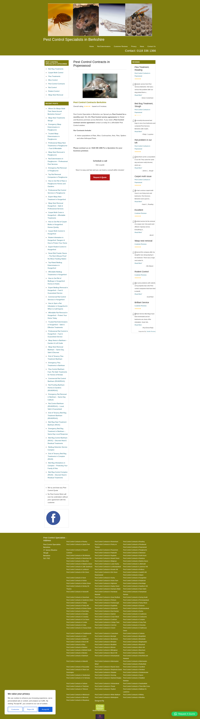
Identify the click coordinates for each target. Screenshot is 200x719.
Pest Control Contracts (56, 84)
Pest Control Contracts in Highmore (106, 583)
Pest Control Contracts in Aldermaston (135, 661)
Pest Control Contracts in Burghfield (134, 636)
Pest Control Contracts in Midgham (106, 561)
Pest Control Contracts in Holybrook (134, 580)
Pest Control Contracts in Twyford (105, 689)
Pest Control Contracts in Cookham (106, 619)
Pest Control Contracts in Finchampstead (136, 600)
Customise (15, 709)
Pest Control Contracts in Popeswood (135, 547)
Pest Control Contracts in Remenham (106, 541)
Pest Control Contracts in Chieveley (134, 625)
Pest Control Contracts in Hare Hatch (134, 589)
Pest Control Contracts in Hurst (76, 577)
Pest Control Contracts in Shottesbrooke (135, 672)
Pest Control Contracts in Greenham (77, 597)
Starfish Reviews (151, 331)
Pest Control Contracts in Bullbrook (77, 639)
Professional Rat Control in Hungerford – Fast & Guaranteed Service (58, 334)
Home (91, 46)
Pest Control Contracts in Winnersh (77, 697)
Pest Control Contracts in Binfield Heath (78, 650)
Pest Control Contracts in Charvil (105, 628)
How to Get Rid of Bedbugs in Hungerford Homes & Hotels (56, 281)
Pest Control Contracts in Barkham (77, 655)
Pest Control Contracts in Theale (105, 686)
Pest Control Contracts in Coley (76, 625)
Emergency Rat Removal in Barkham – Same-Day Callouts (57, 397)
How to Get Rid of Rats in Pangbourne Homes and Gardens (57, 183)
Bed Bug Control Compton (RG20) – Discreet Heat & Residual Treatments (57, 475)
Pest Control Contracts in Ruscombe (77, 667)
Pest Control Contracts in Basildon (134, 653)
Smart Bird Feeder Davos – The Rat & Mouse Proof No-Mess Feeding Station (57, 256)
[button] (184, 714)
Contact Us (151, 46)
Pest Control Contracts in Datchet (105, 614)
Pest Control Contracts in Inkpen (133, 575)
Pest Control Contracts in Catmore (134, 633)
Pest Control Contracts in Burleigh (105, 636)
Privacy (133, 46)
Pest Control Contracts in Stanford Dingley (108, 678)
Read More (138, 95)
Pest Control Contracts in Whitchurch (77, 694)
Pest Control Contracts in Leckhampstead (108, 566)
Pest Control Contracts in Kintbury (133, 569)
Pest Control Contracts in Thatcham (77, 686)
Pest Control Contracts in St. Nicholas (78, 678)
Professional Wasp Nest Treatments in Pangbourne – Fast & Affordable (57, 145)
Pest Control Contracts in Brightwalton (135, 641)
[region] (30, 702)
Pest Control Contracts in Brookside (134, 639)
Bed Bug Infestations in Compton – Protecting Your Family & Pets (57, 465)
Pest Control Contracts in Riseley (76, 541)
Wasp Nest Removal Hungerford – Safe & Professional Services (55, 206)
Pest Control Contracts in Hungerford (134, 577)
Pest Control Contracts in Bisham (105, 647)
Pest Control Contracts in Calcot (76, 636)
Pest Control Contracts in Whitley (133, 694)
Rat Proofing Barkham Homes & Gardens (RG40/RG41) (56, 387)
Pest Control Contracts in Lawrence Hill (135, 566)
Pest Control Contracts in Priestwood (134, 544)
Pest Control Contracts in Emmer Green (78, 608)
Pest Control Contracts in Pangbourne (135, 550)
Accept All (45, 709)
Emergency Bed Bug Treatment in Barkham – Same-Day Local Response (58, 431)
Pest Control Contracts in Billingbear (106, 650)
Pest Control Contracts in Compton (134, 619)
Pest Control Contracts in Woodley (134, 697)
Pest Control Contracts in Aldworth (77, 661)
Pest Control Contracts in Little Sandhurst (79, 566)
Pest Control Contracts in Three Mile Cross (136, 686)
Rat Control (52, 87)
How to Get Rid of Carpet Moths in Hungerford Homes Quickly (57, 224)
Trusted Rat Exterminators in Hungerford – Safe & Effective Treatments (57, 324)
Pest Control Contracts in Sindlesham (78, 675)
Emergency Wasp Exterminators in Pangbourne (54, 127)
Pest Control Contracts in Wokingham (106, 697)
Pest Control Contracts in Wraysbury (77, 700)
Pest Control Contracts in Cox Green (77, 619)
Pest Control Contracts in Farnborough (107, 603)
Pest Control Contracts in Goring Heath (135, 597)
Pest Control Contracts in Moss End (77, 561)
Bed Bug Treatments (55, 69)
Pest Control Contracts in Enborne (134, 605)
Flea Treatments (54, 76)
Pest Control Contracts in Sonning (105, 675)
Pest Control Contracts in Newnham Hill (78, 558)
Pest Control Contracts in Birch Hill (134, 647)
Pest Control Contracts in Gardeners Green (79, 600)
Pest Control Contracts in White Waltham (107, 694)
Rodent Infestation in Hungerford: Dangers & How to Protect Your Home (57, 240)
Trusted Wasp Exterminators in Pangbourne (54, 136)
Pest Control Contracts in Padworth (106, 552)
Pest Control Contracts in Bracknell (134, 644)
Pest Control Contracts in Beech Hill (106, 653)
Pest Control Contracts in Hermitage (134, 583)
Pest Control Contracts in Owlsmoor (134, 552)
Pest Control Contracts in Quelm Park (78, 544)
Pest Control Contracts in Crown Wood (107, 616)
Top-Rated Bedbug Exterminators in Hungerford (55, 265)
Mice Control (53, 80)
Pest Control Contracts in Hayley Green (107, 586)
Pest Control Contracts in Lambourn (77, 569)
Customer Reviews (121, 46)
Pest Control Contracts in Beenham (134, 650)
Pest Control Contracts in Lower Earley (107, 564)
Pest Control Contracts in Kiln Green (77, 572)
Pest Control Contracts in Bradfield (105, 644)
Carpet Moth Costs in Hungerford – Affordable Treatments (56, 215)
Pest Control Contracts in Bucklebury (106, 639)
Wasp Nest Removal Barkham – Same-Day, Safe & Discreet (56, 349)
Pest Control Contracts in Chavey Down (78, 628)
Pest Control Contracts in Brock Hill (77, 641)
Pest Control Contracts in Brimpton (105, 641)
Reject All (30, 709)
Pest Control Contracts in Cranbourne (135, 616)
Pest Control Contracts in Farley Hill (77, 605)
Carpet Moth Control (55, 72)
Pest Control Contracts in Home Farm (106, 580)
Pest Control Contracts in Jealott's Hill (135, 572)
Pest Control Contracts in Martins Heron (135, 561)
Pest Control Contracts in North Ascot (134, 555)
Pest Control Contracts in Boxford (76, 647)
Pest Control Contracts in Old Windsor (78, 555)
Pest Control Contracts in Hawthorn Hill (135, 586)
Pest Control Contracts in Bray (75, 644)
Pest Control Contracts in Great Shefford (107, 597)
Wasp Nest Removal (55, 95)
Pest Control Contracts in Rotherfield (134, 664)
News (142, 46)
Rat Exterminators (103, 46)
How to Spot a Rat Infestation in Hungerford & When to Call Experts (57, 306)
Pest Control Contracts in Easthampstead (136, 608)
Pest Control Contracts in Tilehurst (77, 689)
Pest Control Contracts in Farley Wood (135, 603)
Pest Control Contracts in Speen (133, 675)
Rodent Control (53, 91)
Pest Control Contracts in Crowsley (77, 616)
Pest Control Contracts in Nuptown (105, 555)
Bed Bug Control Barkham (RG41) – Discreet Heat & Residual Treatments (57, 440)
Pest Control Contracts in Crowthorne (135, 614)
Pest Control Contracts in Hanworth (77, 591)
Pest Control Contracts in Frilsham (105, 600)
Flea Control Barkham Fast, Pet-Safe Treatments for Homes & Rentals (57, 372)
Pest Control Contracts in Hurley (105, 577)
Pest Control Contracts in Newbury (134, 558)
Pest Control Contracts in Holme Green (78, 583)
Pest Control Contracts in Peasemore (106, 550)
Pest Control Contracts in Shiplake (105, 672)
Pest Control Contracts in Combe (76, 622)
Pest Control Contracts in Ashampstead (107, 655)
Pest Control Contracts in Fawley (76, 603)
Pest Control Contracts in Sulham (76, 683)
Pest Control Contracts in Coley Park (134, 622)
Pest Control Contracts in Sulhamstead (107, 683)
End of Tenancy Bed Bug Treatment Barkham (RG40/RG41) (57, 415)
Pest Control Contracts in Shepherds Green (108, 669)
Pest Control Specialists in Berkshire (73, 39)
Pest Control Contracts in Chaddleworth (78, 633)
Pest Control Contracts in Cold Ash (105, 625)
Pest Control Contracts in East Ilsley (77, 611)
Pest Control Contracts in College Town (107, 622)
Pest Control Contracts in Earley (133, 611)
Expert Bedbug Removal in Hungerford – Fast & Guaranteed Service (58, 290)
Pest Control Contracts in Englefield (106, 605)
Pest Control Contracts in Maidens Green (79, 564)
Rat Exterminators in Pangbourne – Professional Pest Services (58, 161)
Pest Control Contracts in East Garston (107, 611)
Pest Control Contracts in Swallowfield (135, 683)
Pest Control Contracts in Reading (134, 541)
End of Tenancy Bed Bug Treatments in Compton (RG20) (57, 456)
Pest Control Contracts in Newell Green (107, 558)
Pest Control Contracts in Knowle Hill (106, 569)
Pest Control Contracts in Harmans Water (108, 589)
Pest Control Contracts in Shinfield (134, 669)
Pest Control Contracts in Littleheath (134, 564)
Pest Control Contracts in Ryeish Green (107, 667)
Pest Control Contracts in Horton (76, 580)
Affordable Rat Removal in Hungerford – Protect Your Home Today (57, 315)
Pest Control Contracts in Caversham (106, 633)
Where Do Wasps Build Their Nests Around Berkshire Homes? (56, 111)
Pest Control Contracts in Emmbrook (106, 608)
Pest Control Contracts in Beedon (76, 653)
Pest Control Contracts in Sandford (134, 667)
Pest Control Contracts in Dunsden (77, 614)
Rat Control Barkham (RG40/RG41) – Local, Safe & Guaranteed (56, 406)
